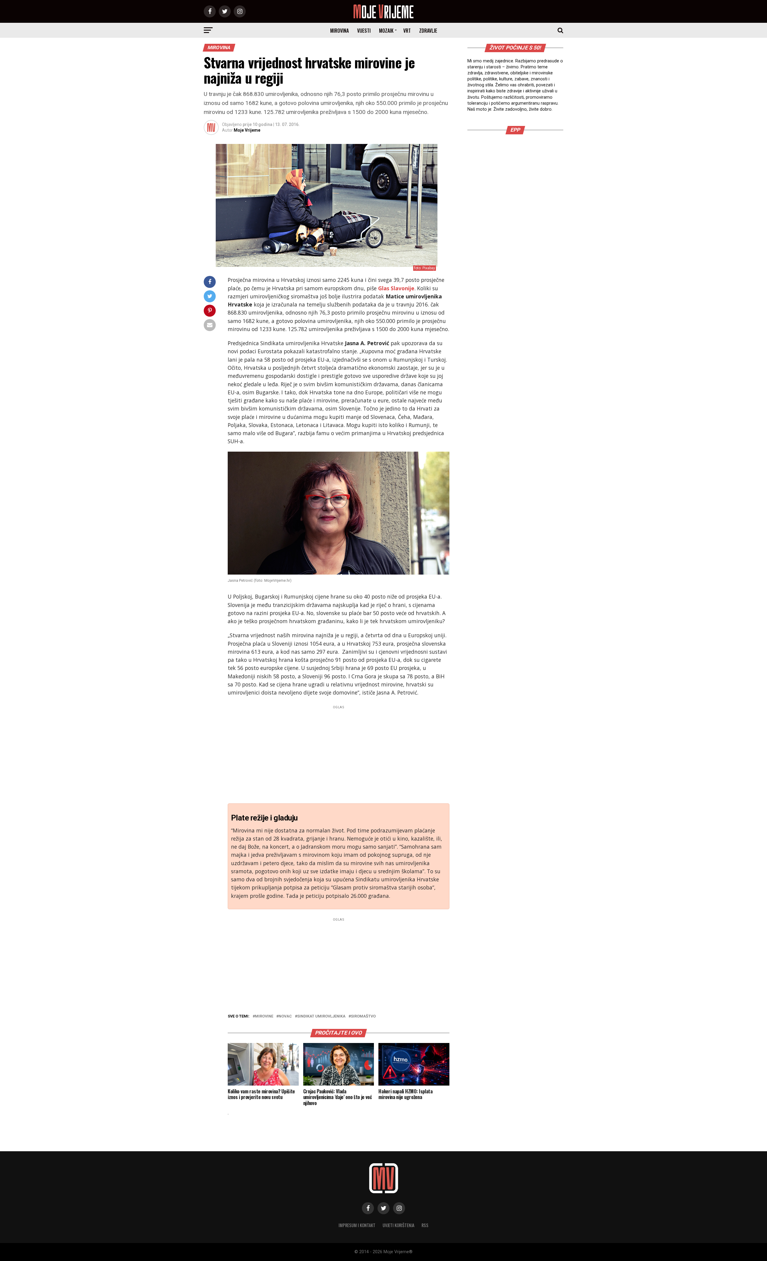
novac (285, 1016)
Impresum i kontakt (357, 1225)
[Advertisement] (338, 753)
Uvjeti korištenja (398, 1225)
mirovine (264, 1016)
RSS (425, 1225)
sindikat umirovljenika (321, 1016)
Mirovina (339, 30)
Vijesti (364, 30)
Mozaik (386, 30)
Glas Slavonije (396, 288)
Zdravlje (428, 30)
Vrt (407, 30)
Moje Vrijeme (247, 130)
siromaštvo (363, 1016)
